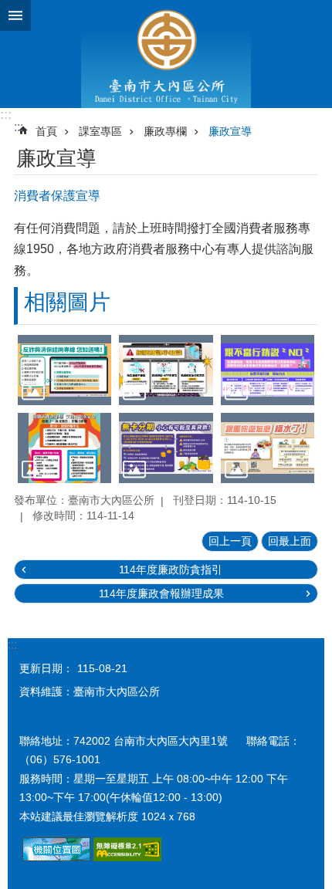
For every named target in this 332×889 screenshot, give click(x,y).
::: (6, 114)
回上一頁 (230, 541)
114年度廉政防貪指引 (170, 569)
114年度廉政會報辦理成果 (161, 593)
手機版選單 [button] (15, 15)
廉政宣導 (230, 131)
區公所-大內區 (166, 54)
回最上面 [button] (289, 541)
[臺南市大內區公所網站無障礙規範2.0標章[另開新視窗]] (56, 857)
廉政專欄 (165, 131)
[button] (64, 370)
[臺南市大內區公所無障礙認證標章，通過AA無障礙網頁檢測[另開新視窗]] (127, 857)
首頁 (46, 131)
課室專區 (100, 131)
